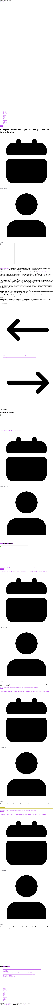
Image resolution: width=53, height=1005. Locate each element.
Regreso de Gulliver (5, 268)
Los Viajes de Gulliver (42, 271)
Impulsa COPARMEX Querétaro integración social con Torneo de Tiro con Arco (23, 814)
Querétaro (5, 111)
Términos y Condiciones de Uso (10, 976)
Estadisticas (5, 971)
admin (1, 242)
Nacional (5, 120)
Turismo (4, 116)
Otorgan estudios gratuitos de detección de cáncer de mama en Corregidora (19, 974)
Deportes (5, 122)
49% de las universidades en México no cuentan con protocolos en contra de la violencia (22, 969)
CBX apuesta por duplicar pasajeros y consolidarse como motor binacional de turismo (24, 691)
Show (4, 123)
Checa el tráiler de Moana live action (10, 430)
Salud (4, 117)
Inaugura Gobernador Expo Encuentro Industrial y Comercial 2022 (17, 972)
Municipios (5, 113)
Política (4, 112)
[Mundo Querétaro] (4, 1)
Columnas (5, 121)
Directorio (5, 970)
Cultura (4, 115)
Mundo (4, 118)
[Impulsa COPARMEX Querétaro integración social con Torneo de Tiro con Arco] (18, 810)
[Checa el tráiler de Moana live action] (13, 428)
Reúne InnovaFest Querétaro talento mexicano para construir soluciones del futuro (23, 571)
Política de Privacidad (7, 975)
